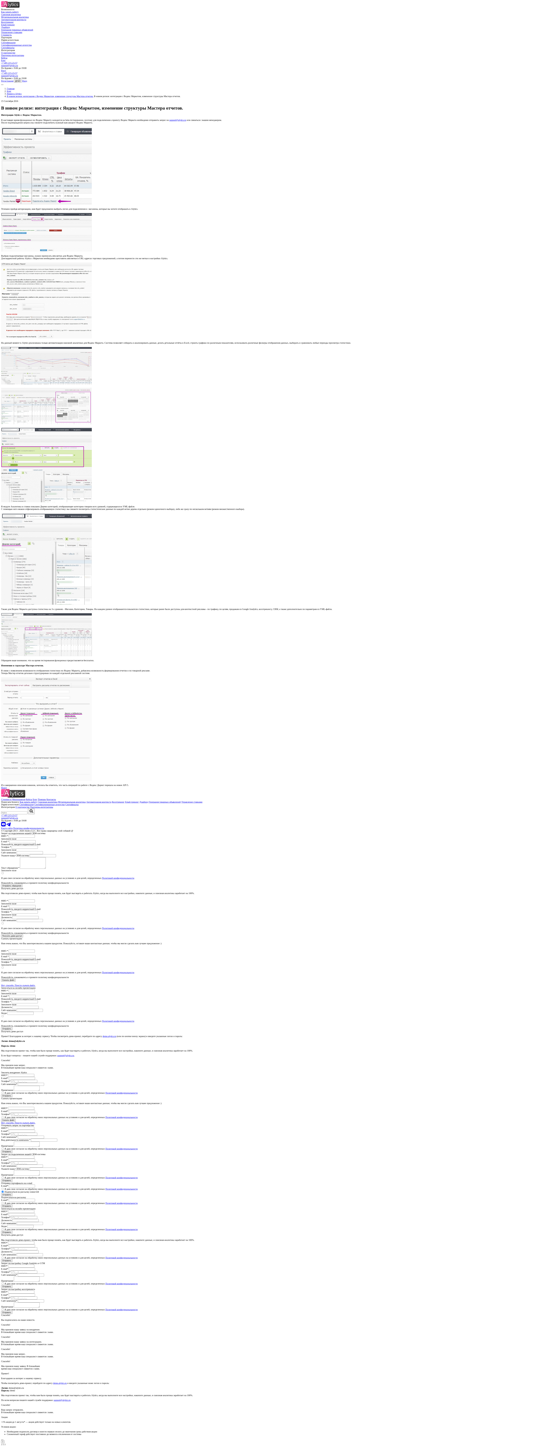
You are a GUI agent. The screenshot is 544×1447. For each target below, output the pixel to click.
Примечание (7, 1090)
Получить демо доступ (12, 936)
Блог (3, 60)
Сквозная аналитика (11, 14)
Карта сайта (7, 828)
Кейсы (4, 58)
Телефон (6, 847)
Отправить (6, 1029)
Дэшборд (5, 27)
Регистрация (7, 81)
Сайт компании (8, 852)
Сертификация (8, 42)
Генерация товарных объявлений (17, 30)
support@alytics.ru (9, 65)
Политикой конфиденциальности (118, 878)
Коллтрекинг (7, 22)
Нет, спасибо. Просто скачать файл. (18, 985)
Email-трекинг (8, 25)
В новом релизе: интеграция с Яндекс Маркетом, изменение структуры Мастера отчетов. (50, 96)
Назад (4, 787)
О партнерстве (8, 53)
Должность (6, 917)
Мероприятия (18, 799)
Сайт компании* (9, 1084)
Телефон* (5, 1081)
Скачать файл (8, 980)
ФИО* (4, 1075)
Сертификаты (7, 47)
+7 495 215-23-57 (9, 63)
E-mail (5, 841)
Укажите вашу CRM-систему (15, 855)
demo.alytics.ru (109, 1036)
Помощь (42, 799)
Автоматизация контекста (13, 19)
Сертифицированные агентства (16, 45)
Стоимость (6, 35)
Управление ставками (11, 32)
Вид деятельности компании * (15, 1140)
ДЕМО (18, 81)
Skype (4, 1013)
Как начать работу (10, 12)
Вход (3, 70)
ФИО (4, 836)
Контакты (51, 799)
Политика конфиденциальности (28, 828)
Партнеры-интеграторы (12, 55)
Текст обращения (10, 868)
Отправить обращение (11, 886)
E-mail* (4, 1078)
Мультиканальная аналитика (15, 17)
